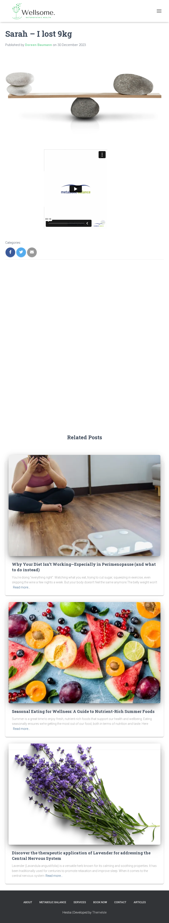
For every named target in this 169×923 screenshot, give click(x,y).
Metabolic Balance (52, 902)
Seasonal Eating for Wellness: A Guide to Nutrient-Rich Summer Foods (83, 711)
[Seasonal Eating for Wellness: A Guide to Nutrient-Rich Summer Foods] (84, 652)
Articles (140, 902)
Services (79, 902)
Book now (100, 902)
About (27, 902)
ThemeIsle (99, 912)
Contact (120, 902)
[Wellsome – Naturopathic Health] (32, 11)
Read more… (21, 587)
